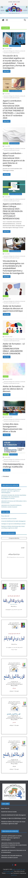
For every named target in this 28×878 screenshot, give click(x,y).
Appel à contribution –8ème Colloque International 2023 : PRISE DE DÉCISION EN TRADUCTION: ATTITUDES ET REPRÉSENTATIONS (12, 211)
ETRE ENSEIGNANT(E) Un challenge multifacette (13, 465)
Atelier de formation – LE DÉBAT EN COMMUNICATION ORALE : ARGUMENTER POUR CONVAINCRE (14, 348)
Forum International (14, 143)
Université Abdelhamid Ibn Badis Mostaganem (13, 521)
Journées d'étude (13, 414)
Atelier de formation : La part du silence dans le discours (13, 388)
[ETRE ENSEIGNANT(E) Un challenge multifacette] (14, 447)
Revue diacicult (5, 516)
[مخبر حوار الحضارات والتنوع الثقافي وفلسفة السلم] (3, 20)
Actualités (5, 45)
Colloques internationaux (15, 90)
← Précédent (5, 476)
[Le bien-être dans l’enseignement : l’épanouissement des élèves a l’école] (14, 407)
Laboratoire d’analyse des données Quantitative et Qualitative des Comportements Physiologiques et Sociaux (13, 496)
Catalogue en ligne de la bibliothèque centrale (13, 523)
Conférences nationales (15, 45)
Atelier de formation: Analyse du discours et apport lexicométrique (13, 308)
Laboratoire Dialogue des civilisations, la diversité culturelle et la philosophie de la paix (14, 51)
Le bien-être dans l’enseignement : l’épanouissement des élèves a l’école (12, 428)
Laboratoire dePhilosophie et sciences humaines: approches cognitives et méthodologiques (11, 491)
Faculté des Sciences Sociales (8, 518)
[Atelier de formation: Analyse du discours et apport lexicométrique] (14, 289)
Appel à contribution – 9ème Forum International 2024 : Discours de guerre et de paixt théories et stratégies (14, 159)
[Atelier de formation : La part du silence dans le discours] (14, 369)
